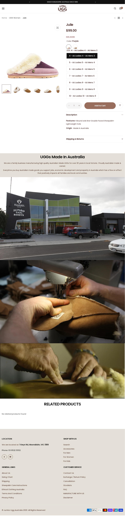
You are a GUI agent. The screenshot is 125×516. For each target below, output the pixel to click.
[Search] (115, 8)
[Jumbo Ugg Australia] (62, 8)
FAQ (65, 489)
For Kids (66, 461)
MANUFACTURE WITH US (73, 493)
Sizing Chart (7, 477)
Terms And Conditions (12, 493)
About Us (6, 473)
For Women (68, 457)
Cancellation (69, 481)
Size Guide (70, 37)
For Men (66, 453)
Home (4, 18)
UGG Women (14, 18)
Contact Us (68, 473)
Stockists (67, 485)
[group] (32, 52)
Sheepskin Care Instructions (14, 485)
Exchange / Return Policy (74, 477)
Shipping (6, 481)
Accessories (68, 449)
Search (66, 444)
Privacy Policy (8, 497)
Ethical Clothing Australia (13, 489)
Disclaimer (68, 497)
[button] (29, 2)
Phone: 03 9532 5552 (11, 450)
